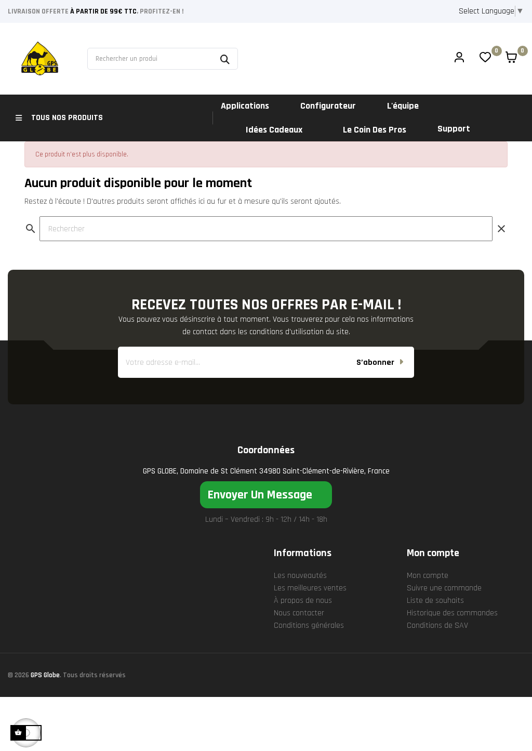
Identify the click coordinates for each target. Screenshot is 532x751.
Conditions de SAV (437, 625)
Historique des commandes (452, 613)
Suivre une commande (444, 588)
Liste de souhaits (435, 600)
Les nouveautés (300, 575)
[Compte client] (459, 59)
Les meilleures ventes (310, 588)
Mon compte (427, 575)
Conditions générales (309, 625)
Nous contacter (299, 613)
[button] (266, 494)
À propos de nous (303, 600)
